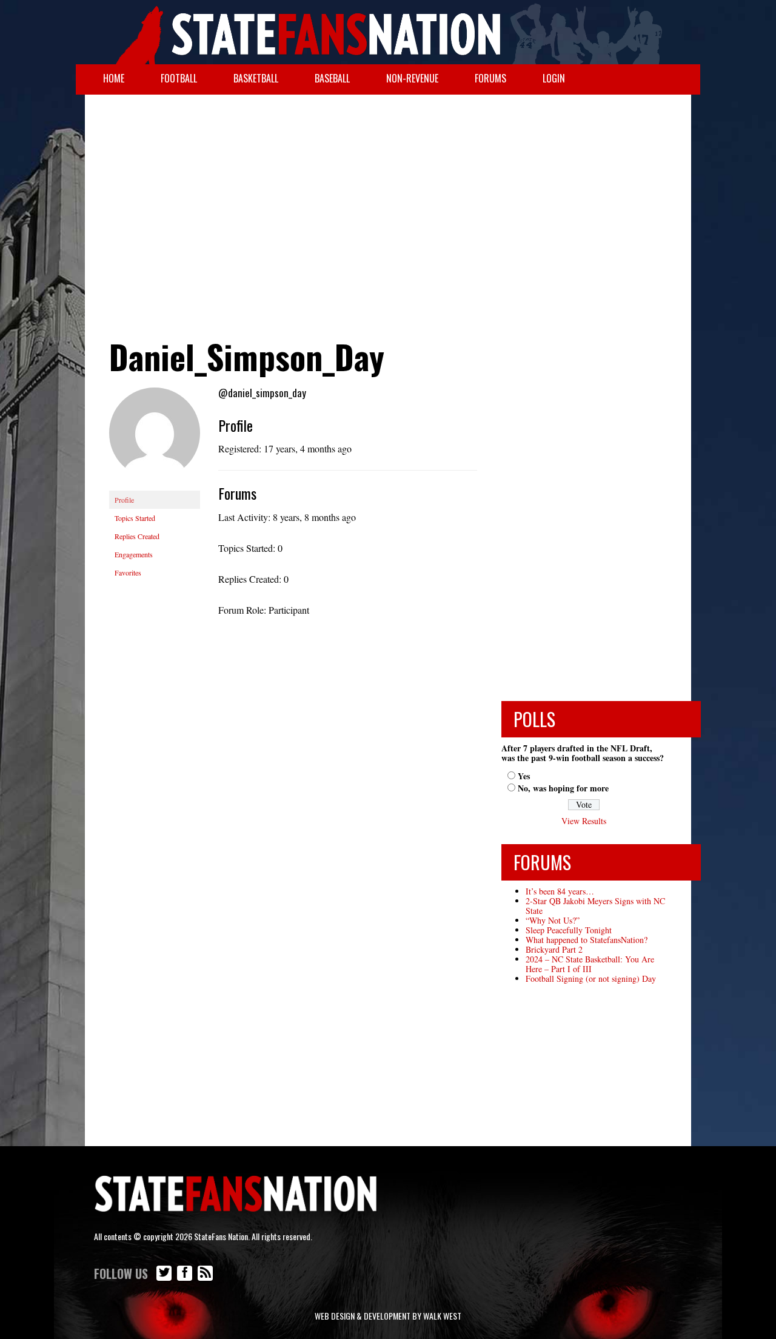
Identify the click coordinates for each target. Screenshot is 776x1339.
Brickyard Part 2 (554, 949)
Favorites (128, 572)
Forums (490, 78)
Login (554, 78)
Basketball (255, 78)
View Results (583, 821)
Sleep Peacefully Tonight (569, 930)
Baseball (332, 78)
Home (113, 78)
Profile (124, 500)
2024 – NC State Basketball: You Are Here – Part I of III (590, 964)
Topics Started (135, 518)
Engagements (134, 554)
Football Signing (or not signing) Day (591, 978)
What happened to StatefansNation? (586, 939)
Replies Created (137, 536)
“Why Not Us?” (553, 920)
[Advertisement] (388, 192)
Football (179, 78)
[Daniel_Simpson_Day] (154, 438)
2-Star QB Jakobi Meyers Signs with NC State (595, 905)
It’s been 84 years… (560, 891)
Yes (524, 776)
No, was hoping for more (563, 788)
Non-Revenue (412, 78)
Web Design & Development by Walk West (388, 1315)
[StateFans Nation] (388, 32)
